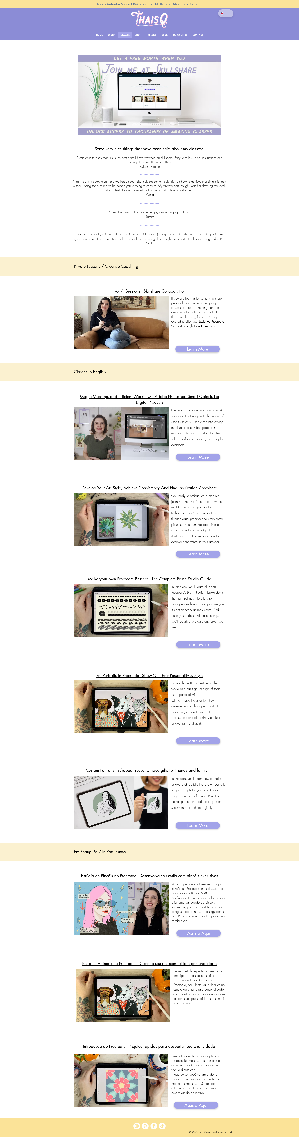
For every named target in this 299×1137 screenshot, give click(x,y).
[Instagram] (136, 1126)
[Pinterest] (145, 1126)
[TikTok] (162, 1126)
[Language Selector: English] (225, 13)
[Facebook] (153, 1126)
